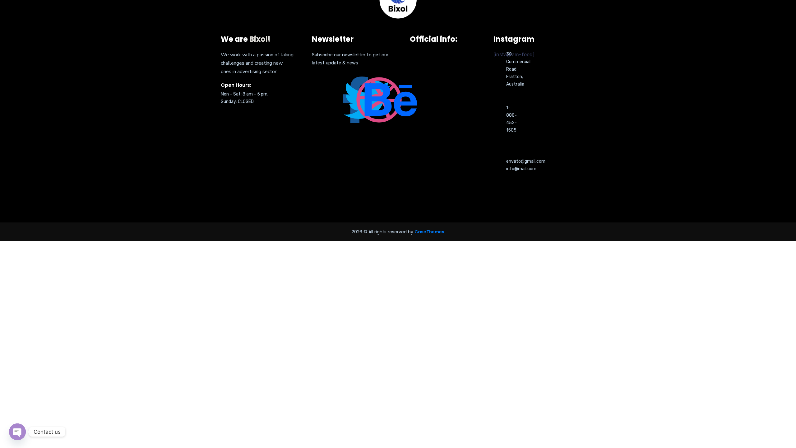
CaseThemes (429, 232)
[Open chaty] (17, 431)
